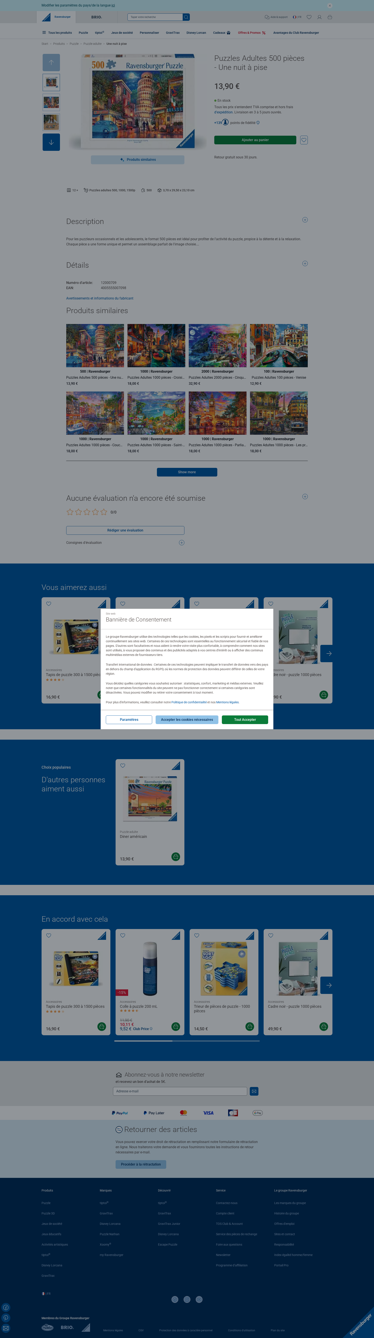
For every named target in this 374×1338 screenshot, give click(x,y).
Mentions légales (227, 702)
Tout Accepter (245, 720)
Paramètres (129, 720)
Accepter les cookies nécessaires (187, 720)
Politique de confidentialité (189, 702)
